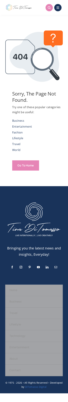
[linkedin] (47, 267)
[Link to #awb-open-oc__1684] (58, 7)
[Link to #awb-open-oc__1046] (49, 7)
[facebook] (12, 267)
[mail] (55, 267)
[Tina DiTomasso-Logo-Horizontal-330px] (19, 5)
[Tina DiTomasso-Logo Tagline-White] (34, 201)
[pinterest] (29, 267)
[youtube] (38, 267)
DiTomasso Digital (36, 386)
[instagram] (20, 267)
